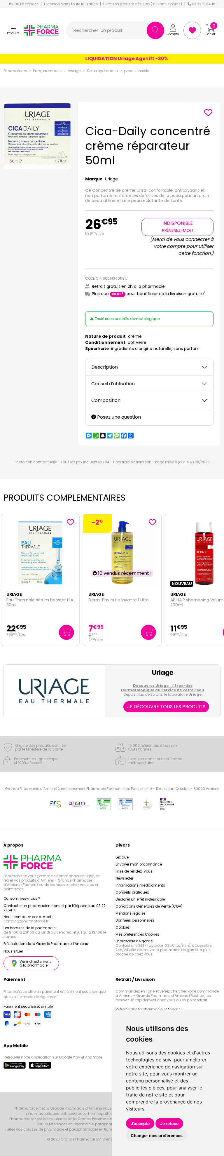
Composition (105, 400)
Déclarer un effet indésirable (140, 899)
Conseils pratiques (132, 892)
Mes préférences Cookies (137, 934)
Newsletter (124, 878)
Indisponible (177, 226)
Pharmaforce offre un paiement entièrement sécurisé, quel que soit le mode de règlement (55, 994)
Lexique (122, 857)
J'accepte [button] (140, 1123)
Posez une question (119, 417)
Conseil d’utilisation (113, 383)
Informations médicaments (140, 885)
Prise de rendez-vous (134, 871)
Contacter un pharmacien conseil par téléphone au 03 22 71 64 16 (55, 907)
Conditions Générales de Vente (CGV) (149, 906)
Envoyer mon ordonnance (139, 864)
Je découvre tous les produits (166, 706)
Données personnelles (135, 920)
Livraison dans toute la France (71, 4)
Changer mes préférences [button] (157, 1135)
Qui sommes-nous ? (22, 898)
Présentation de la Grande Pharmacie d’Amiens (46, 943)
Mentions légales (131, 913)
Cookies (123, 927)
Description (104, 367)
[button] (13, 30)
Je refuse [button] (169, 1123)
